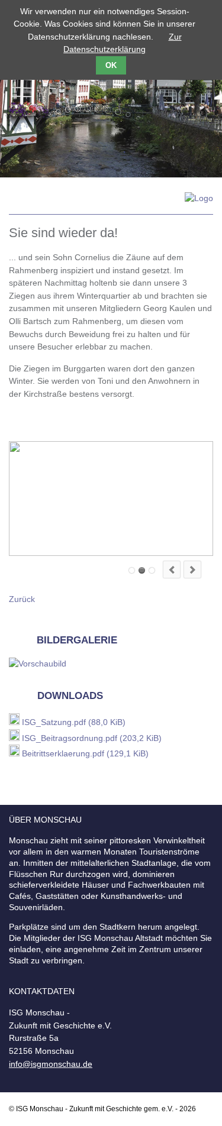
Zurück (22, 599)
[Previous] (172, 569)
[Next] (192, 569)
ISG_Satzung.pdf (74, 722)
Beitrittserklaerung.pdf (85, 753)
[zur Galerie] (37, 663)
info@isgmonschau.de (50, 1064)
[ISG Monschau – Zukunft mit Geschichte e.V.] (111, 203)
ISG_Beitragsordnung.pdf (92, 738)
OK (111, 65)
